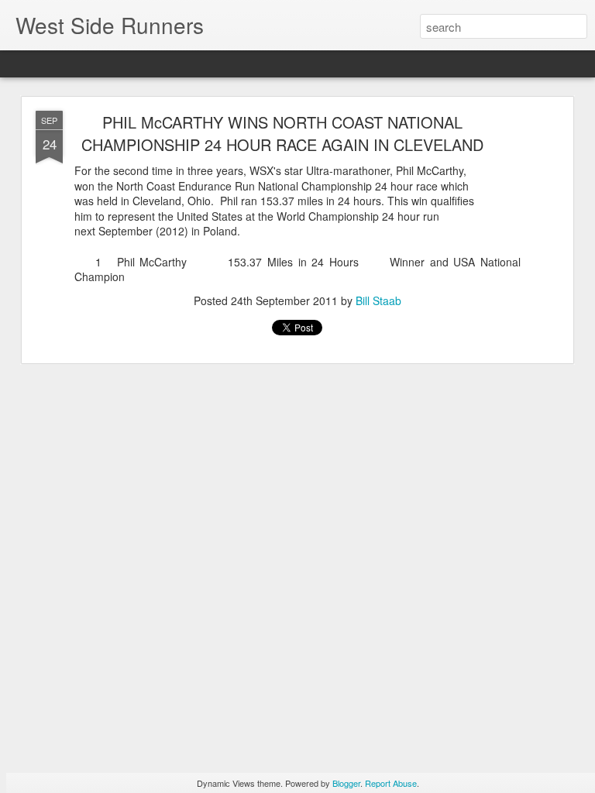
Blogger (346, 783)
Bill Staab (378, 300)
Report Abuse (391, 783)
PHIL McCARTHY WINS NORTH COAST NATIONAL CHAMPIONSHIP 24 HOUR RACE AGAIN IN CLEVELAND (282, 133)
